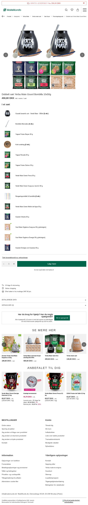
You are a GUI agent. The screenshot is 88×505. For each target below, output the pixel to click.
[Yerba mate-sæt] (76, 344)
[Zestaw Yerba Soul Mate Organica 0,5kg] (12, 344)
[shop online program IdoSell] (74, 501)
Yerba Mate (26, 16)
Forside (9, 16)
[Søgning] (66, 9)
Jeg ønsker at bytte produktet (12, 439)
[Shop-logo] (12, 10)
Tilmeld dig (49, 425)
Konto (48, 420)
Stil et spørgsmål (62, 318)
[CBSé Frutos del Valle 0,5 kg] (76, 382)
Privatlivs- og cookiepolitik (11, 474)
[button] (5, 55)
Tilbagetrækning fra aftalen (11, 478)
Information (7, 455)
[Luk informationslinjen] (83, 3)
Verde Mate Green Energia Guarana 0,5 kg (10, 394)
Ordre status (6, 425)
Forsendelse (6, 464)
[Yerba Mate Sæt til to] (55, 344)
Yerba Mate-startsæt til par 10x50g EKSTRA (32, 356)
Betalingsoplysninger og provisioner (15, 467)
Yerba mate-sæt (36, 16)
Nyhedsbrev (49, 446)
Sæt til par (47, 16)
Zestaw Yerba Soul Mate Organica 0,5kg (9, 356)
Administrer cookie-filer (10, 481)
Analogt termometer (30, 393)
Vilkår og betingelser (9, 471)
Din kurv (48, 429)
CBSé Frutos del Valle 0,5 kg (76, 393)
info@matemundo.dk (9, 494)
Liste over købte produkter (55, 436)
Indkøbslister (50, 432)
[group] (44, 54)
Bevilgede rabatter (52, 443)
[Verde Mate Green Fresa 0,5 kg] (55, 382)
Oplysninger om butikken (11, 461)
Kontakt (4, 443)
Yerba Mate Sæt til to (51, 356)
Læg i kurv (52, 264)
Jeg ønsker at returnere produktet (14, 436)
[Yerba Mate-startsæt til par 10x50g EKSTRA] (33, 344)
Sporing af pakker (8, 429)
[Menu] (84, 9)
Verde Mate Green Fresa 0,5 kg (54, 394)
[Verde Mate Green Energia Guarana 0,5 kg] (12, 382)
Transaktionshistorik (52, 439)
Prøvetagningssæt (58, 16)
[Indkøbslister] (72, 9)
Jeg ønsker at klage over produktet (14, 432)
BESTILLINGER (9, 420)
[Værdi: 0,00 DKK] (78, 9)
